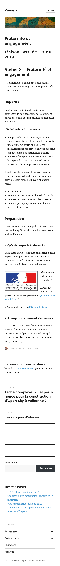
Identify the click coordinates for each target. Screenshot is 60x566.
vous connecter (26, 368)
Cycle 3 (35, 348)
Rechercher (11, 462)
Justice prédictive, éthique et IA (24, 503)
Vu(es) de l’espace (17, 511)
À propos (10, 524)
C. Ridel (12, 348)
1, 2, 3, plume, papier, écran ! (23, 492)
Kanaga (11, 10)
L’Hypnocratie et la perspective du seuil (29, 507)
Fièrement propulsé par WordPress (29, 560)
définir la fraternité (39, 307)
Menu (51, 10)
